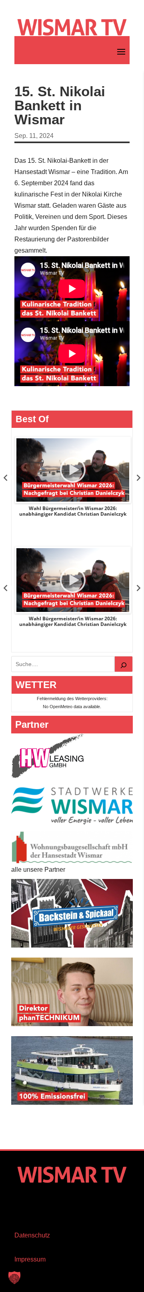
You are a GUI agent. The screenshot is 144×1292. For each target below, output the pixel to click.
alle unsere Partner (38, 869)
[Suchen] (123, 664)
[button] (14, 1277)
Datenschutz (32, 1235)
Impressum (30, 1259)
